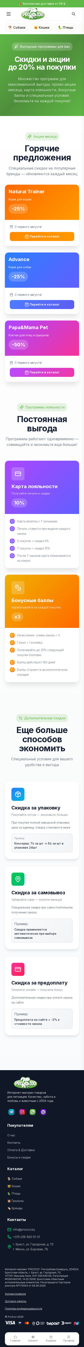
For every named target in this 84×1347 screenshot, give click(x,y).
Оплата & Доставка (21, 1150)
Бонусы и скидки (19, 1157)
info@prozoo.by (24, 1229)
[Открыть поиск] (74, 14)
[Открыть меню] (8, 14)
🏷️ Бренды (14, 1208)
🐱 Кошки (41, 27)
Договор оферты (15, 1301)
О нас (11, 1135)
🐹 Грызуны (15, 1201)
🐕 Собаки (16, 27)
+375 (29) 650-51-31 (26, 1237)
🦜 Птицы (65, 27)
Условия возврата (15, 1293)
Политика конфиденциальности (23, 1308)
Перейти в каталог (45, 236)
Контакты (13, 1142)
